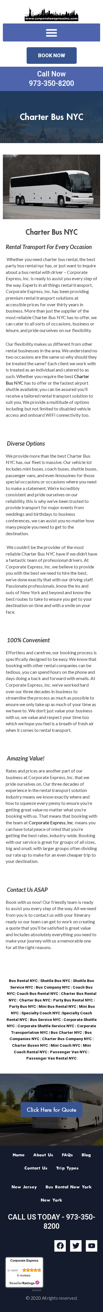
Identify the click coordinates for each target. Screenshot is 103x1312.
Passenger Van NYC (68, 1052)
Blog (86, 1155)
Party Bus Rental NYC (73, 1000)
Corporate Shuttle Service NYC (45, 1025)
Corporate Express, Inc (51, 822)
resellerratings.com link (24, 1283)
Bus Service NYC (45, 1019)
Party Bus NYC (22, 1006)
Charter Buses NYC (30, 1045)
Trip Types (67, 1168)
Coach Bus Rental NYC (37, 993)
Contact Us (35, 1168)
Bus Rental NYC (23, 980)
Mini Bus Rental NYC (57, 1006)
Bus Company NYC (53, 987)
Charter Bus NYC (35, 1000)
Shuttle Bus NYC (55, 980)
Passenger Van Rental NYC (51, 1058)
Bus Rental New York (68, 1187)
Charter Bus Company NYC (66, 1038)
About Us (43, 1155)
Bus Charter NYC (66, 1032)
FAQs (67, 1155)
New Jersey (24, 1187)
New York (51, 1200)
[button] (51, 32)
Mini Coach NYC (65, 1045)
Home (19, 1155)
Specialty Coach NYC (40, 1013)
